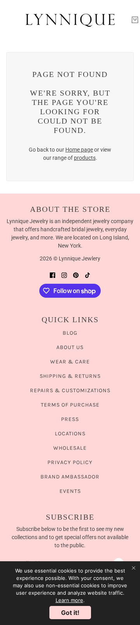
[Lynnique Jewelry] (70, 19)
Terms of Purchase (70, 405)
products (85, 158)
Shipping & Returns (70, 376)
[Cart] (135, 20)
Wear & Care (70, 361)
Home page (79, 150)
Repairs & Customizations (70, 390)
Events (70, 491)
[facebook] (52, 275)
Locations (70, 433)
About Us (70, 347)
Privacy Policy (70, 462)
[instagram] (64, 275)
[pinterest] (76, 275)
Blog (70, 333)
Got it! (70, 612)
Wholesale (70, 448)
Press (70, 419)
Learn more (69, 600)
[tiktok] (87, 275)
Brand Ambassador (70, 476)
